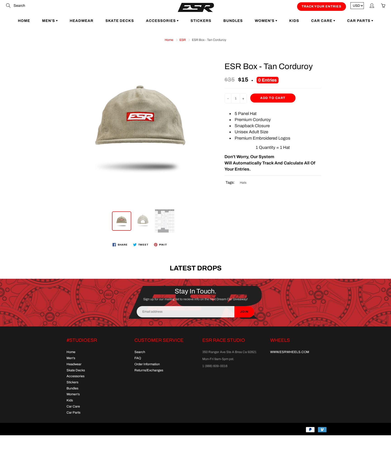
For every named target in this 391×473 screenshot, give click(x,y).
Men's (49, 21)
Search (139, 352)
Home (24, 21)
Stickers (201, 21)
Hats (243, 182)
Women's (265, 21)
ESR (182, 40)
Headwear (81, 21)
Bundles (233, 21)
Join (244, 311)
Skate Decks (119, 21)
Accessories (161, 21)
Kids (294, 21)
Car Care (322, 21)
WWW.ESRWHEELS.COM (289, 352)
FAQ (137, 358)
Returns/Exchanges (148, 370)
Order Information (147, 364)
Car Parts (359, 21)
